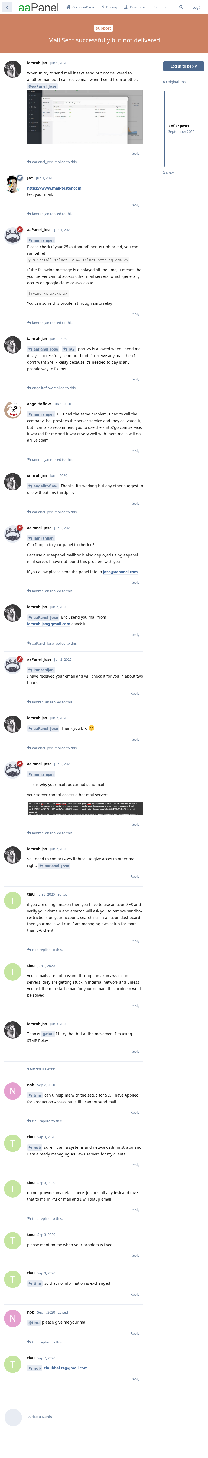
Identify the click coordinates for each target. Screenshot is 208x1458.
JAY (72, 349)
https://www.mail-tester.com (54, 188)
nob (37, 1147)
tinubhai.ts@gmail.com (66, 1368)
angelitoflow (45, 486)
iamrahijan (44, 240)
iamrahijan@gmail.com (48, 623)
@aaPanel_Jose (42, 86)
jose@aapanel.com (120, 571)
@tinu (48, 1034)
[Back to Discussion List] (7, 7)
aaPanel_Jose (46, 349)
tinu (37, 1095)
